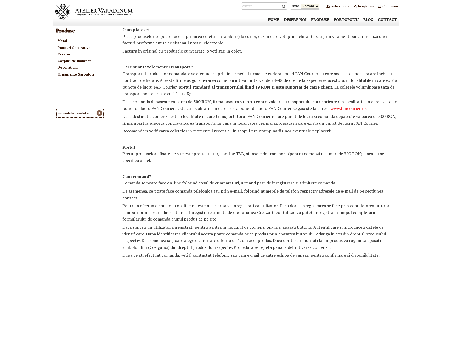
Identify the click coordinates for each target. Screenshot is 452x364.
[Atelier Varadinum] (94, 11)
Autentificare (339, 6)
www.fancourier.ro (348, 108)
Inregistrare (365, 6)
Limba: (296, 6)
